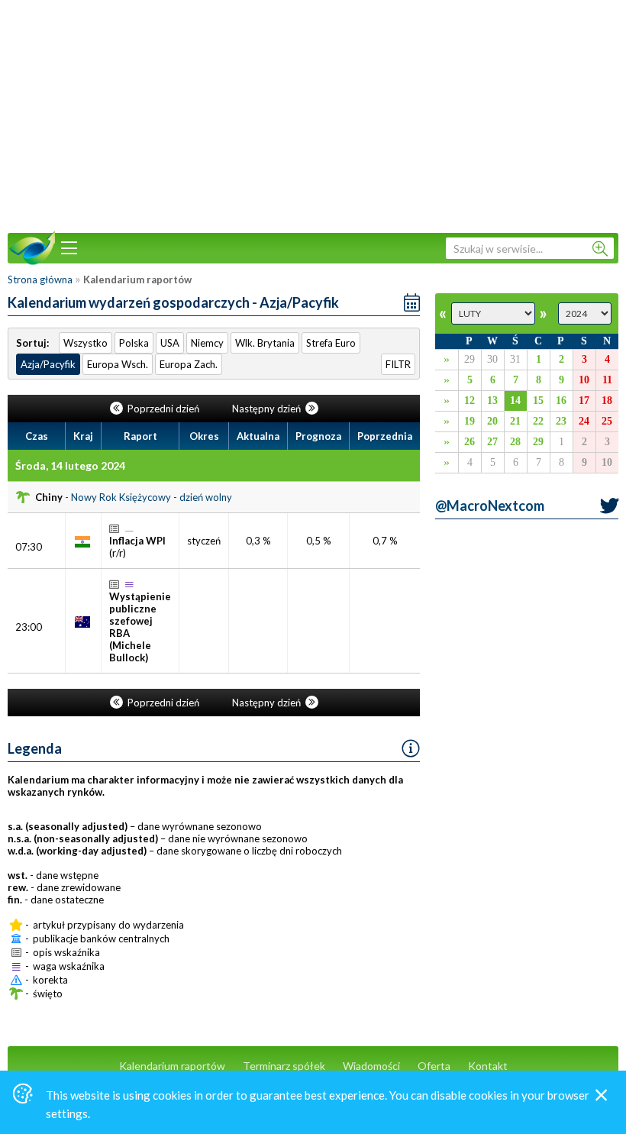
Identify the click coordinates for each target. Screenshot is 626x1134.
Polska (134, 343)
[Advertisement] (313, 114)
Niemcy (207, 343)
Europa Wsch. (117, 364)
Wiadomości (371, 1065)
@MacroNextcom (489, 505)
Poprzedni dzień (163, 408)
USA (169, 343)
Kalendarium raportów (172, 1065)
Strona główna (40, 279)
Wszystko (85, 343)
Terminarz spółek (284, 1065)
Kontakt (488, 1065)
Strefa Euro (331, 343)
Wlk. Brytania (265, 343)
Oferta (434, 1065)
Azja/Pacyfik (48, 364)
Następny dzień (267, 408)
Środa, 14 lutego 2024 (70, 465)
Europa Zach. (189, 364)
